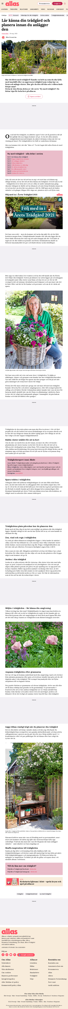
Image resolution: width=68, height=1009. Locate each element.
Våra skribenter (8, 969)
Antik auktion (53, 985)
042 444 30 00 (27, 1005)
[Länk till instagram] (6, 954)
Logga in (57, 3)
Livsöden (4, 9)
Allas (50, 973)
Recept (40, 996)
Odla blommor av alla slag (20, 165)
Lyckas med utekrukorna (20, 171)
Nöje (32, 979)
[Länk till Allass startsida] (20, 3)
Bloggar (50, 9)
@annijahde (19, 473)
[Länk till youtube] (10, 954)
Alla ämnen (6, 966)
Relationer (24, 9)
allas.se (60, 1005)
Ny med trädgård (47, 89)
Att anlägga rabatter (18, 161)
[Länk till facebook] (3, 954)
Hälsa (32, 966)
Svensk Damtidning (21, 996)
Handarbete (34, 9)
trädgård (5, 33)
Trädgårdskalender (57, 15)
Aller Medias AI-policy (10, 982)
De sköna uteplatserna (19, 167)
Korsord (13, 15)
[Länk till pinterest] (14, 954)
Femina (30, 996)
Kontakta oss (53, 963)
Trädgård (13, 9)
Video (43, 9)
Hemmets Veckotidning (57, 979)
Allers (50, 976)
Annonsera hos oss (55, 966)
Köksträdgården (17, 163)
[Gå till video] (60, 194)
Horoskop (60, 9)
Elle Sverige (7, 996)
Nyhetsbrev (6, 963)
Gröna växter (44, 15)
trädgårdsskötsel (31, 894)
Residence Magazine (58, 996)
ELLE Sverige (12, 1001)
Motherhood (47, 996)
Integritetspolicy (8, 979)
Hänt (13, 996)
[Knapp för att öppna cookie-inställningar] (64, 3)
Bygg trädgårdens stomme (20, 159)
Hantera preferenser (10, 976)
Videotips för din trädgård (29, 15)
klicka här (33, 869)
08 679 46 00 (56, 1006)
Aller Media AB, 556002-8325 (25, 1006)
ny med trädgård (45, 894)
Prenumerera (44, 3)
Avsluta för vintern (18, 173)
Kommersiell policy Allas (11, 985)
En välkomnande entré (19, 169)
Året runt (52, 982)
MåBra (35, 996)
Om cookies (6, 973)
